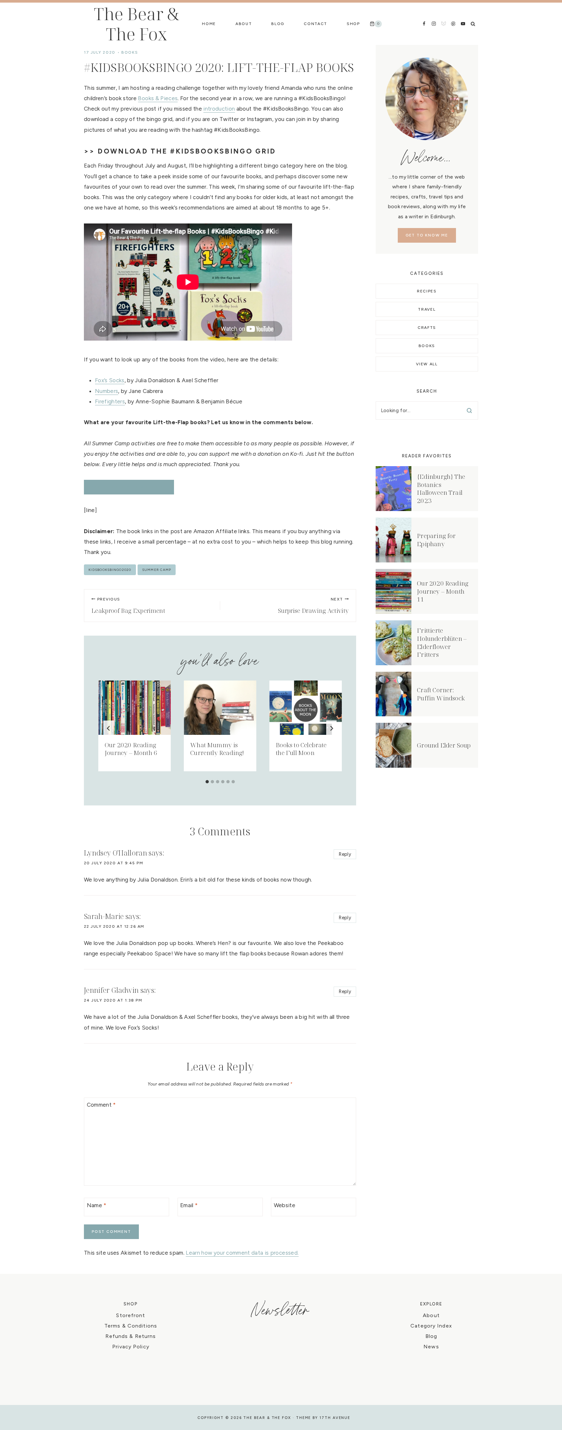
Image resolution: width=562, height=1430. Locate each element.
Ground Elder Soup (444, 745)
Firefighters (110, 401)
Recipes (427, 291)
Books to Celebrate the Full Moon (301, 749)
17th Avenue (335, 1418)
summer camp (156, 570)
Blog (277, 23)
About (243, 23)
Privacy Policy (130, 1346)
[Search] (469, 410)
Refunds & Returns (130, 1336)
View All (426, 364)
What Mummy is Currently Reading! (217, 749)
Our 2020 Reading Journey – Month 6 (131, 749)
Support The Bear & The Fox (129, 487)
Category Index (431, 1326)
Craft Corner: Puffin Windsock (441, 694)
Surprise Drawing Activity (313, 605)
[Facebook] (424, 23)
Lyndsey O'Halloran (115, 852)
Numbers (106, 391)
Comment (101, 1104)
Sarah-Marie (104, 916)
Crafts (427, 327)
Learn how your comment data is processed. (242, 1252)
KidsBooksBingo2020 (109, 570)
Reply (345, 854)
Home (209, 23)
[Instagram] (433, 23)
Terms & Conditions (130, 1326)
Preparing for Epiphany (436, 540)
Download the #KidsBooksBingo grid (187, 151)
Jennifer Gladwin (111, 990)
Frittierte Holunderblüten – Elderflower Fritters (442, 642)
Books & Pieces (158, 98)
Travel (426, 309)
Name (97, 1205)
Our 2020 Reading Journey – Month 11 (442, 591)
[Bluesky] (443, 23)
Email (189, 1205)
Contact (315, 23)
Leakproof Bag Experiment (128, 605)
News (431, 1346)
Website (284, 1205)
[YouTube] (463, 23)
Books (129, 52)
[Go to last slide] (108, 728)
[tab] (207, 781)
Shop (353, 23)
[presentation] (134, 708)
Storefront (130, 1315)
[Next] (331, 728)
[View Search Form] (473, 23)
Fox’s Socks (110, 380)
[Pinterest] (453, 23)
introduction (219, 108)
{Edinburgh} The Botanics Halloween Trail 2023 (441, 488)
